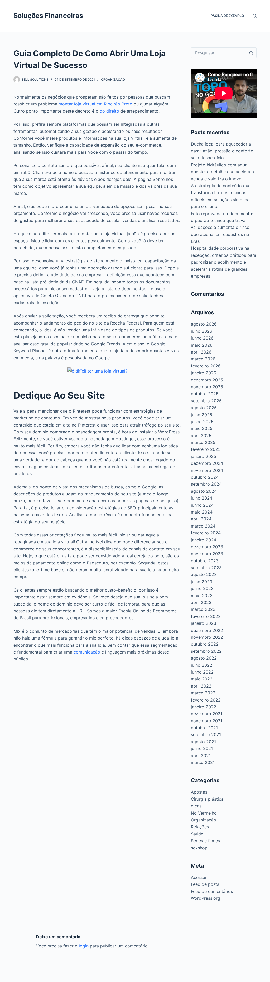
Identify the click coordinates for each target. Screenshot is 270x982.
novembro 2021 (206, 720)
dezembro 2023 (207, 546)
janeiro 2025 (203, 456)
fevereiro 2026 (206, 366)
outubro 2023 (205, 560)
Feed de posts (205, 884)
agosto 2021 (203, 741)
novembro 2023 (207, 553)
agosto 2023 (204, 574)
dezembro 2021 (206, 713)
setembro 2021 (206, 734)
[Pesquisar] (255, 16)
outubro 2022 (205, 644)
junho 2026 (202, 338)
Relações (200, 826)
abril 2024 (201, 518)
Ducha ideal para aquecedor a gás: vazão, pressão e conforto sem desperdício (222, 151)
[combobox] (218, 52)
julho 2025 (201, 414)
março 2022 (203, 692)
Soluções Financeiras (48, 16)
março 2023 (203, 609)
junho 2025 (202, 421)
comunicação (87, 652)
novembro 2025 (207, 386)
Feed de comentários (212, 891)
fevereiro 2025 (206, 449)
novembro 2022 (207, 637)
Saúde (197, 833)
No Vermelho (204, 813)
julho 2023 (201, 581)
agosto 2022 (204, 658)
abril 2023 (201, 602)
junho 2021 (202, 748)
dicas (196, 806)
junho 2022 (202, 672)
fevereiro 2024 (206, 532)
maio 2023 (202, 595)
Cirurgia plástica (207, 799)
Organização (113, 79)
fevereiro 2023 (206, 616)
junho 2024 (202, 505)
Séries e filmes (205, 840)
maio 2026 (202, 345)
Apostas (199, 792)
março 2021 (203, 762)
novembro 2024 (207, 470)
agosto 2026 (204, 324)
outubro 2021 (204, 727)
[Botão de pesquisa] (251, 53)
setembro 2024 (206, 484)
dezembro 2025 (207, 380)
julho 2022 (201, 665)
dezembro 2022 (207, 630)
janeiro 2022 (203, 706)
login (84, 946)
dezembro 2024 (207, 463)
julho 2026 (201, 331)
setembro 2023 (206, 567)
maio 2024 (202, 512)
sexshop (199, 847)
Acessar (199, 877)
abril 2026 (201, 352)
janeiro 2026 (203, 372)
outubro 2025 (205, 393)
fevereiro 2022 (206, 700)
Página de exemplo (227, 16)
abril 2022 (201, 686)
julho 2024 (201, 498)
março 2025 (203, 442)
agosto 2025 (204, 407)
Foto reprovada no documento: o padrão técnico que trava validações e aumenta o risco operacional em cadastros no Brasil (222, 227)
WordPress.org (205, 898)
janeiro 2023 (203, 623)
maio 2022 (202, 678)
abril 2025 (201, 435)
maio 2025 (202, 428)
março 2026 (203, 358)
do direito (109, 111)
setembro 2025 (206, 400)
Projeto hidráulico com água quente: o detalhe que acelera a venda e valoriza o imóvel (222, 171)
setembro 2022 (206, 651)
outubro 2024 (205, 477)
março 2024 (203, 526)
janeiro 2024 (203, 540)
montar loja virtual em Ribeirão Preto (95, 104)
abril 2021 (201, 755)
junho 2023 (202, 588)
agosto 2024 (204, 491)
